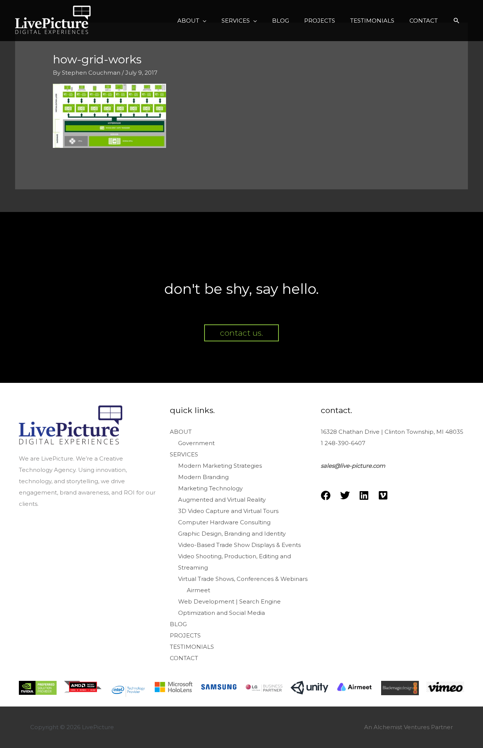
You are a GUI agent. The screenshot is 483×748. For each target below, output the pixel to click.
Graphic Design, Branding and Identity (232, 533)
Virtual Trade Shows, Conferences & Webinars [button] (243, 578)
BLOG (178, 624)
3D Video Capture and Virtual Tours (228, 511)
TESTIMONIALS (192, 646)
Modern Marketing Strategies (220, 465)
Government (196, 443)
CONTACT (184, 658)
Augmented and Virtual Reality (222, 499)
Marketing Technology (210, 488)
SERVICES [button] (184, 454)
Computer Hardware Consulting (224, 522)
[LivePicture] (53, 19)
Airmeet (198, 590)
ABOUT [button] (181, 431)
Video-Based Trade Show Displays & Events (239, 544)
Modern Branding (203, 477)
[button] (192, 20)
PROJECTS (185, 635)
